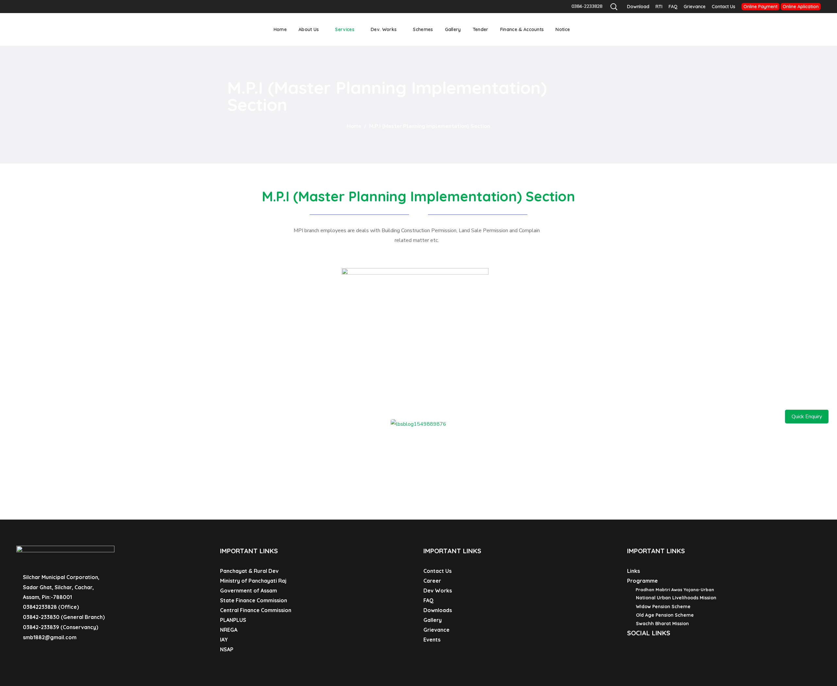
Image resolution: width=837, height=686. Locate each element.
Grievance (695, 6)
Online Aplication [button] (801, 6)
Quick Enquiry (807, 416)
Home (354, 126)
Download (638, 6)
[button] (613, 6)
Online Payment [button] (760, 6)
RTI (659, 6)
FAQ (673, 6)
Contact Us (723, 6)
